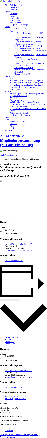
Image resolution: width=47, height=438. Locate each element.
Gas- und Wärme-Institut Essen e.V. (18, 244)
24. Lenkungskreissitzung (15, 399)
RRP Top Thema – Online (15, 396)
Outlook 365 (9, 342)
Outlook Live (10, 344)
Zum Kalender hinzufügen (10, 300)
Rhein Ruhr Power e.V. (14, 261)
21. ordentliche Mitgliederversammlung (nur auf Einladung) (20, 140)
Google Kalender (11, 337)
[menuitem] (26, 7)
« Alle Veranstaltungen (8, 155)
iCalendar (8, 339)
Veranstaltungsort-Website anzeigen (18, 250)
